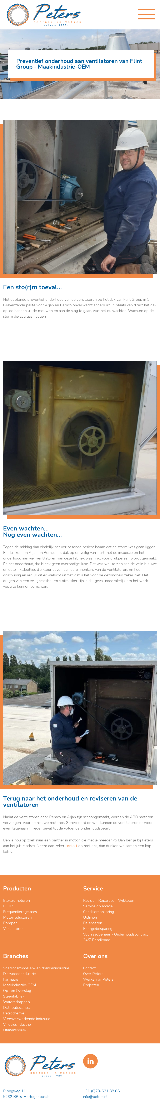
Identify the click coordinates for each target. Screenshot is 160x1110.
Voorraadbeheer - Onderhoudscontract (115, 934)
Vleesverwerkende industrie (26, 1018)
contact (71, 845)
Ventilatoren (13, 928)
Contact (89, 968)
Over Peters (93, 973)
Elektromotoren (16, 900)
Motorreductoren (17, 917)
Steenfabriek (13, 996)
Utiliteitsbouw (14, 1030)
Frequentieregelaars (20, 911)
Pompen (10, 923)
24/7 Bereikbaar (96, 939)
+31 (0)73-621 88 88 (101, 1091)
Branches (15, 956)
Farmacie (10, 979)
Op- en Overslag (17, 990)
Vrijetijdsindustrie (17, 1024)
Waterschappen (16, 1001)
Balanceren (92, 923)
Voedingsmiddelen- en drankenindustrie (36, 968)
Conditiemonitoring (98, 911)
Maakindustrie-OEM (19, 985)
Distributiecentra (16, 1007)
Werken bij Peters (98, 979)
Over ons (95, 956)
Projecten (91, 985)
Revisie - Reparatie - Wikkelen (108, 900)
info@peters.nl (95, 1096)
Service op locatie (98, 906)
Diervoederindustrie (19, 973)
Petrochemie (13, 1013)
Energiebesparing (97, 928)
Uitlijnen (90, 917)
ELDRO (9, 906)
